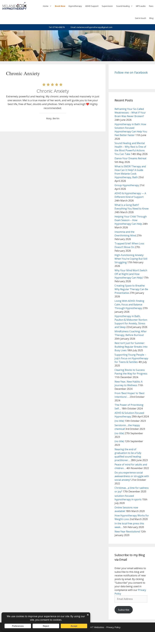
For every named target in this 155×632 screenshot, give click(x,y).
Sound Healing (123, 6)
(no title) (119, 421)
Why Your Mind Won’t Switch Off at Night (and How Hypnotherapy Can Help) (131, 274)
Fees (151, 6)
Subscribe (123, 609)
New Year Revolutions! (127, 531)
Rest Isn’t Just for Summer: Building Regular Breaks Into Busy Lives (131, 346)
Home (45, 6)
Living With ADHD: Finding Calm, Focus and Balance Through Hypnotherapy (129, 304)
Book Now (60, 6)
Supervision (107, 6)
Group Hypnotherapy (127, 185)
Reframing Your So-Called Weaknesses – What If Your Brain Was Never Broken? (130, 112)
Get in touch (140, 18)
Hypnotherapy (75, 6)
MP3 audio (141, 6)
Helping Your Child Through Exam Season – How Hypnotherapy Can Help (131, 220)
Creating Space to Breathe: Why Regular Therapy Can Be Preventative (131, 289)
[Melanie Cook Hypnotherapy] (14, 6)
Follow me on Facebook (131, 72)
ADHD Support (91, 6)
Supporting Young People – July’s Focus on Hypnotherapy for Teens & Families (131, 358)
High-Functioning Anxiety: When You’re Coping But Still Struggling (131, 258)
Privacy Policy (113, 627)
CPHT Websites (95, 627)
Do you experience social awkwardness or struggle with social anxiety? (132, 476)
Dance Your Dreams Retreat (130, 158)
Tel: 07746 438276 (57, 27)
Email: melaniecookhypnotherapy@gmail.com (91, 27)
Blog (151, 18)
